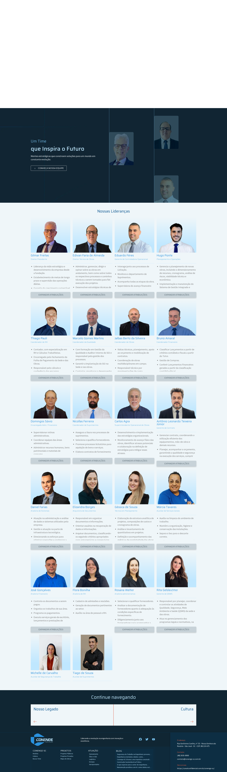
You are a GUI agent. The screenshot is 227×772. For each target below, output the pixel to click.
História (35, 753)
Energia (91, 762)
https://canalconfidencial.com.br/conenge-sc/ (195, 768)
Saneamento (93, 754)
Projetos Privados (67, 756)
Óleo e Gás (93, 757)
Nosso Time (37, 759)
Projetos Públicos (67, 753)
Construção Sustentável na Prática (129, 762)
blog (119, 751)
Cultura (35, 756)
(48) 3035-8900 (183, 755)
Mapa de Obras (66, 759)
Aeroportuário (94, 764)
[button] (50, 295)
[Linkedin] (51, 250)
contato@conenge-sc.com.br (189, 759)
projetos (66, 750)
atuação (93, 750)
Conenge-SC (39, 750)
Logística (92, 759)
